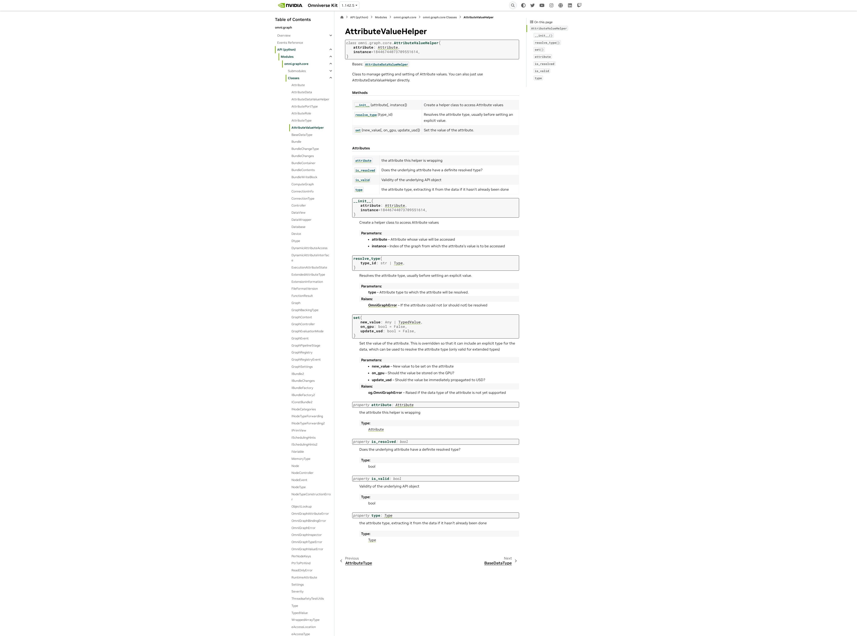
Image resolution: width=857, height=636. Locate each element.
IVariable (297, 452)
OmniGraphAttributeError (310, 514)
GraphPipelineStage (305, 345)
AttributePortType (304, 106)
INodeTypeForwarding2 (308, 423)
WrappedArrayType (305, 620)
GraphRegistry (301, 352)
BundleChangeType (305, 149)
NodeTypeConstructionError (311, 496)
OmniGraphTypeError (306, 542)
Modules (287, 57)
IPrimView (298, 430)
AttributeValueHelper (307, 127)
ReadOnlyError (302, 570)
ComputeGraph (302, 184)
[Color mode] (523, 5)
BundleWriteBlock (304, 177)
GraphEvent (300, 338)
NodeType (298, 487)
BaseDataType (301, 134)
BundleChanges (302, 156)
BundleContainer (303, 163)
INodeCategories (303, 409)
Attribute (298, 85)
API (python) (286, 49)
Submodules (297, 71)
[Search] (513, 5)
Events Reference (290, 42)
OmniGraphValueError (307, 549)
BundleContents (303, 170)
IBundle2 (297, 374)
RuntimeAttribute (304, 577)
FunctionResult (302, 296)
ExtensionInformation (307, 281)
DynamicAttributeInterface (310, 257)
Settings (297, 584)
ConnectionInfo (302, 191)
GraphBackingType (304, 310)
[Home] (341, 17)
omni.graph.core (296, 64)
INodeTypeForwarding (307, 416)
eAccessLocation (303, 627)
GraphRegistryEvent (306, 359)
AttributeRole (301, 113)
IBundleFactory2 (303, 395)
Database (298, 227)
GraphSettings (302, 366)
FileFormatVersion (304, 289)
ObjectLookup (301, 506)
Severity (297, 591)
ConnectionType (302, 198)
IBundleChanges (303, 381)
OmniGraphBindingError (308, 520)
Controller (298, 205)
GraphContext (301, 317)
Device (296, 234)
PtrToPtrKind (300, 563)
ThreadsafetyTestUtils (307, 599)
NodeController (302, 473)
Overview (284, 35)
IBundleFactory (302, 388)
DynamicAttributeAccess (309, 248)
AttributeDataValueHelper (310, 99)
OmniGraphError (303, 528)
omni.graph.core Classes (440, 17)
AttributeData (301, 92)
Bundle (296, 142)
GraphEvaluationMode (307, 331)
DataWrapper (301, 219)
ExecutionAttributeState (309, 267)
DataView (298, 213)
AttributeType (301, 120)
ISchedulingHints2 (304, 444)
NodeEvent (299, 480)
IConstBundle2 (301, 402)
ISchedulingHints (303, 437)
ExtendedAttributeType (308, 274)
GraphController (303, 324)
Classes (293, 78)
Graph (295, 303)
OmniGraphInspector (306, 535)
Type (294, 605)
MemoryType (300, 458)
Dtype (295, 241)
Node (295, 466)
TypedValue (299, 613)
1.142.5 (347, 5)
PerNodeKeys (301, 556)
